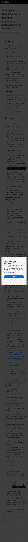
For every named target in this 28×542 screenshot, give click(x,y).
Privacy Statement (16, 269)
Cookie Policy (7, 270)
